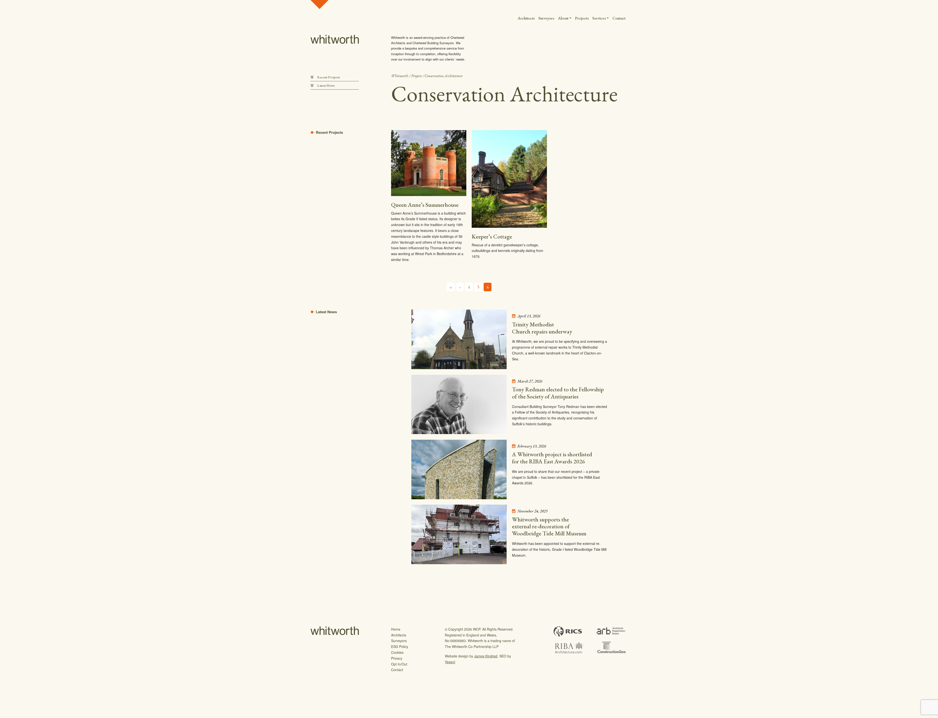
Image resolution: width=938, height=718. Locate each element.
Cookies (397, 652)
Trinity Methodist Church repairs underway (542, 328)
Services (599, 18)
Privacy (396, 658)
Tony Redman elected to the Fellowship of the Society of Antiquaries (558, 392)
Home (395, 629)
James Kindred (485, 656)
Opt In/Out (399, 664)
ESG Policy (399, 646)
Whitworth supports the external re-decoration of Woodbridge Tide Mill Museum (549, 526)
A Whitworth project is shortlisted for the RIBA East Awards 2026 (552, 457)
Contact (619, 18)
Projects (582, 18)
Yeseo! (450, 661)
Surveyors (546, 18)
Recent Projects (328, 77)
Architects (526, 18)
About (563, 18)
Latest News (326, 85)
